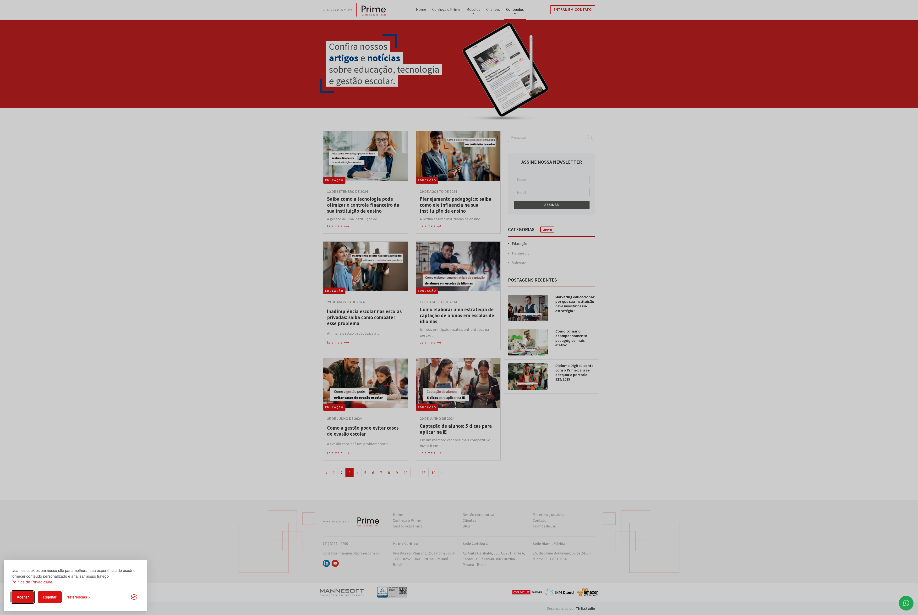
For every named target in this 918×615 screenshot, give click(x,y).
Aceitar (23, 597)
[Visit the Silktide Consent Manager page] (134, 597)
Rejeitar (49, 597)
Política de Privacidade (31, 582)
